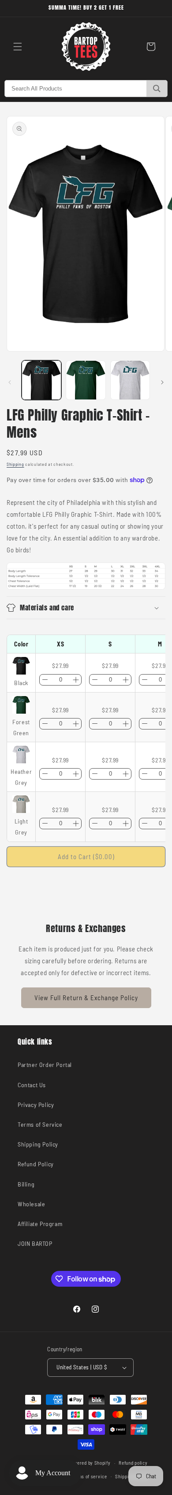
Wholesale (31, 1204)
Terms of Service (40, 1124)
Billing (26, 1184)
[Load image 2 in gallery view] (85, 380)
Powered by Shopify (89, 1463)
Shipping (15, 464)
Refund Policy (36, 1164)
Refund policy (133, 1463)
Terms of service (89, 1476)
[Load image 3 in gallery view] (130, 380)
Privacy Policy (36, 1104)
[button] (17, 46)
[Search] (156, 88)
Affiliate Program (40, 1223)
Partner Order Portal (45, 1064)
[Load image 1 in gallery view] (41, 380)
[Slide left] (9, 382)
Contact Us (32, 1085)
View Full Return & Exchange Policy (86, 998)
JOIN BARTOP (35, 1243)
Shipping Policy (38, 1144)
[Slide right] (162, 382)
